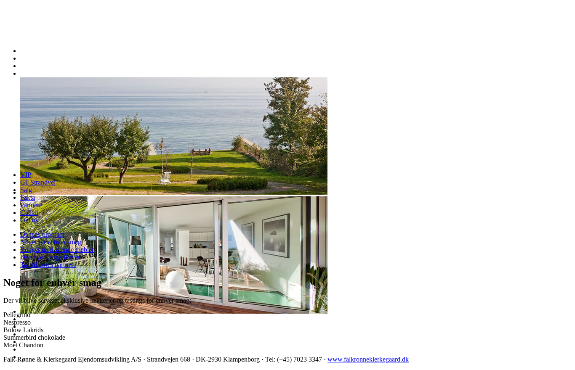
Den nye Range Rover (50, 257)
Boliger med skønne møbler (57, 249)
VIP (25, 174)
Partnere (31, 205)
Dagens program (42, 234)
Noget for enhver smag (50, 242)
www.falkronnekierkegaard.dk (368, 359)
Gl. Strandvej (38, 182)
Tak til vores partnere (48, 264)
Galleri (29, 212)
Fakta (27, 197)
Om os (29, 220)
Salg (26, 189)
